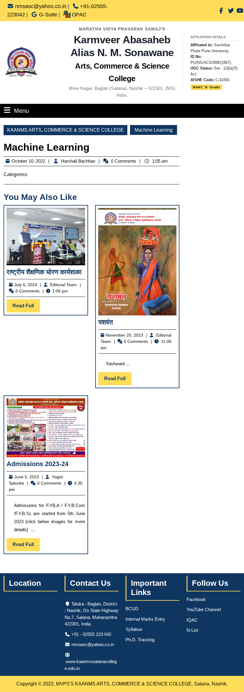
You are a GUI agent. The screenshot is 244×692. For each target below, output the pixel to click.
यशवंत (105, 322)
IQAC (192, 619)
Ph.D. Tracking (140, 639)
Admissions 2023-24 (37, 464)
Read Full (26, 307)
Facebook (196, 599)
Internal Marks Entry (145, 619)
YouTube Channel (204, 609)
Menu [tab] (21, 110)
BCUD (132, 608)
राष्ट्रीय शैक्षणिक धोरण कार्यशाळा (44, 272)
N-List (192, 630)
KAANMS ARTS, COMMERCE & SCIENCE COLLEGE (65, 129)
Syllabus (134, 629)
